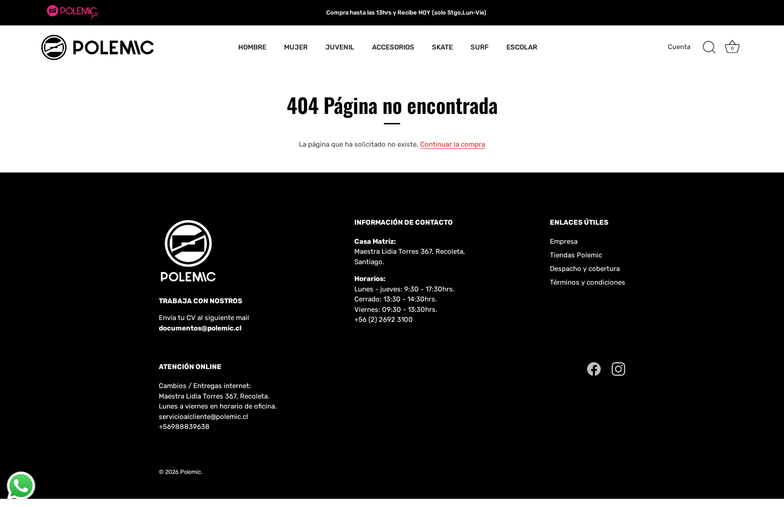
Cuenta (679, 47)
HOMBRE (252, 47)
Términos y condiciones (587, 282)
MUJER (296, 47)
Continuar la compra (452, 144)
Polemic (190, 471)
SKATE (442, 47)
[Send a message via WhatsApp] (21, 485)
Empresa (564, 241)
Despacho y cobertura (585, 269)
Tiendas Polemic (576, 255)
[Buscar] (709, 48)
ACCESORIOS (393, 47)
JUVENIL (339, 47)
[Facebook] (594, 368)
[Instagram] (618, 368)
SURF (479, 47)
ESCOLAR (521, 47)
